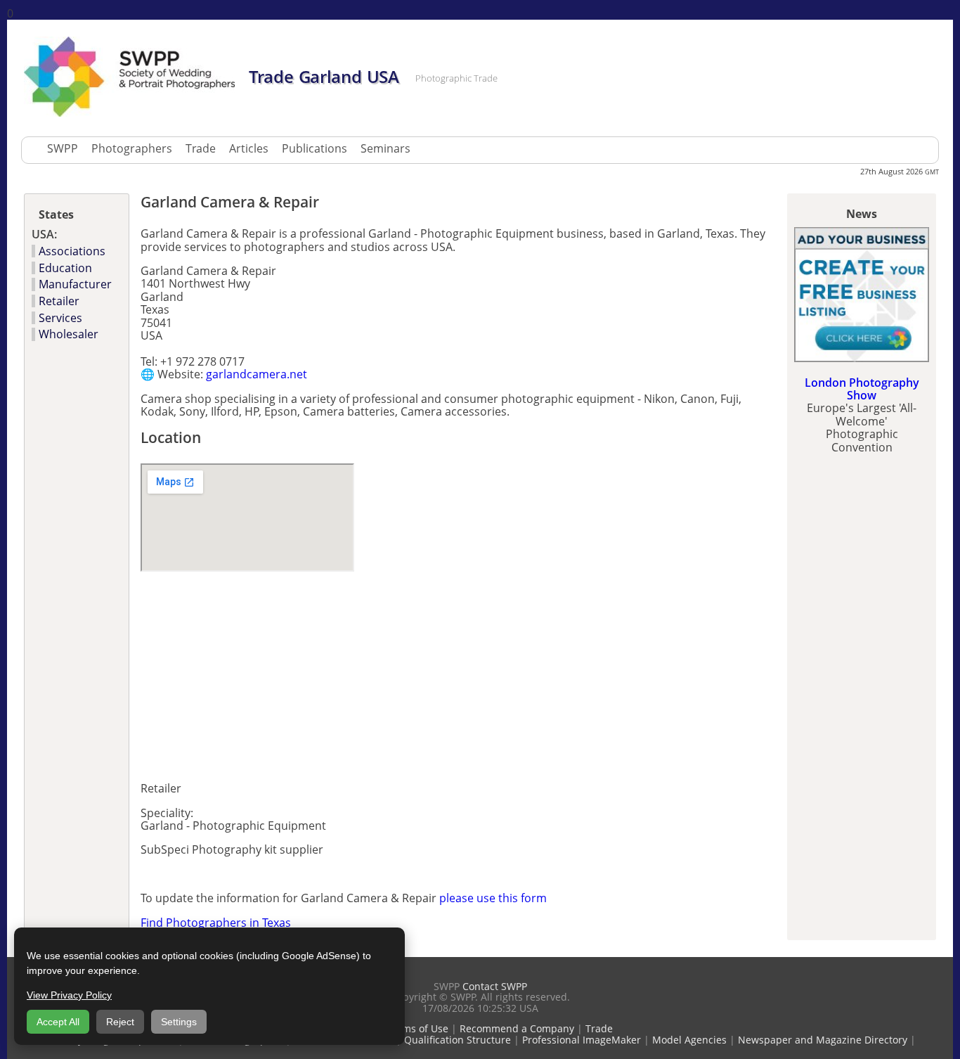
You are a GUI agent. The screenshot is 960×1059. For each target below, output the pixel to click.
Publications (314, 148)
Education (65, 268)
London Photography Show (862, 389)
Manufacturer (75, 284)
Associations (72, 251)
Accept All (58, 1021)
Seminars (385, 148)
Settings (179, 1021)
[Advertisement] (305, 672)
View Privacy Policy (69, 995)
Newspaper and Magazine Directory (822, 1039)
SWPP (62, 148)
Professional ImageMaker (581, 1039)
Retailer (59, 301)
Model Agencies (689, 1039)
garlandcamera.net (256, 374)
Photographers (131, 148)
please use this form (493, 898)
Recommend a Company (517, 1028)
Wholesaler (68, 334)
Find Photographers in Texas (216, 922)
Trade (201, 148)
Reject (120, 1021)
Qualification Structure (457, 1039)
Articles (248, 148)
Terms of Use (417, 1028)
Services (60, 318)
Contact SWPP (494, 986)
